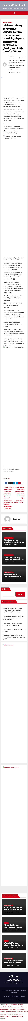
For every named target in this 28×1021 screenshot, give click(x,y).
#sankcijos (11, 70)
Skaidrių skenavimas (14, 1007)
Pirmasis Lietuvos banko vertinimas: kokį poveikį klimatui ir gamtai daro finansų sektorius (13, 617)
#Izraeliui (20, 62)
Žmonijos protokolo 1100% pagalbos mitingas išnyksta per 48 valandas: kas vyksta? (14, 637)
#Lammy (21, 65)
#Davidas (11, 60)
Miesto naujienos (15, 1009)
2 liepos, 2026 (9, 912)
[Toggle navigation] (14, 13)
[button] (25, 13)
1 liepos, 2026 (9, 947)
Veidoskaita (20, 1011)
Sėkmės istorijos (8, 958)
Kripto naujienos (8, 905)
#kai (13, 65)
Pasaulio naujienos (7, 22)
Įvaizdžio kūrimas (11, 1011)
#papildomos (12, 67)
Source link (7, 478)
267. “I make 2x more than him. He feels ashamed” (13, 963)
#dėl (15, 60)
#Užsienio (11, 72)
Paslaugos (18, 1000)
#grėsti (15, 62)
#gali (23, 60)
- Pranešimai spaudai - (12, 1014)
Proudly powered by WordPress (9, 990)
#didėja (20, 60)
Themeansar (14, 992)
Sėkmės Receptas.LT (14, 5)
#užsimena (18, 72)
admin (12, 56)
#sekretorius (18, 70)
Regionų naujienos (11, 1016)
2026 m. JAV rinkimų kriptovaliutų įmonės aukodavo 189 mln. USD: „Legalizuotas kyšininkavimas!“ (12, 610)
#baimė (21, 58)
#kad (10, 65)
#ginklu (11, 62)
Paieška (5, 589)
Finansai (6, 940)
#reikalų (18, 67)
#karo (16, 65)
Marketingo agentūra (11, 1004)
